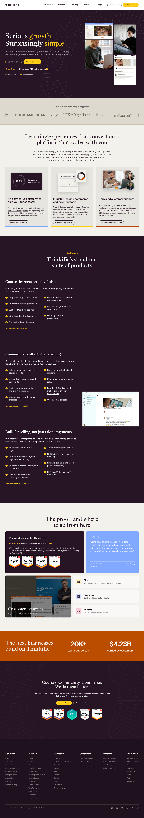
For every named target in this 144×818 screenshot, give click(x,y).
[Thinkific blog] (106, 582)
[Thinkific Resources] (106, 596)
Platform (61, 5)
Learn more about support (110, 223)
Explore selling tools (62, 223)
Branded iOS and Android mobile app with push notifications (59, 391)
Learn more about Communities (17, 406)
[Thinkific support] (106, 611)
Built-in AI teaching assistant (22, 310)
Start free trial (114, 5)
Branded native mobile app (21, 322)
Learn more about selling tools (16, 484)
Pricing (75, 5)
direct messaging (21, 391)
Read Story (131, 564)
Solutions (47, 5)
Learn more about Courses (15, 328)
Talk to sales (129, 5)
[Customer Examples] (38, 596)
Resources (87, 5)
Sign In (100, 5)
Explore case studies (17, 223)
